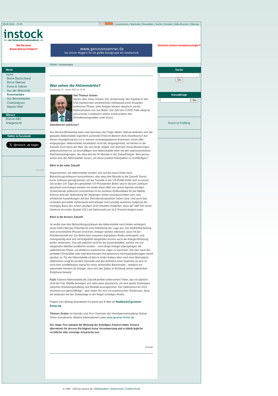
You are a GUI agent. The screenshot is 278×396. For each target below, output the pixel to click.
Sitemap (194, 24)
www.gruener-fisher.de (120, 317)
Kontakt (168, 24)
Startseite (135, 24)
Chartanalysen (16, 102)
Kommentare (15, 94)
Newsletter (148, 24)
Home (53, 64)
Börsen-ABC (14, 118)
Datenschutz (133, 388)
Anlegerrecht (14, 123)
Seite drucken (181, 24)
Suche (159, 24)
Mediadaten (101, 388)
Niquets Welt (15, 106)
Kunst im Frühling (179, 123)
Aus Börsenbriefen (18, 98)
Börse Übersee (16, 82)
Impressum (117, 388)
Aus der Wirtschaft (18, 90)
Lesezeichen (121, 24)
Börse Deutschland (19, 78)
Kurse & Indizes (17, 86)
